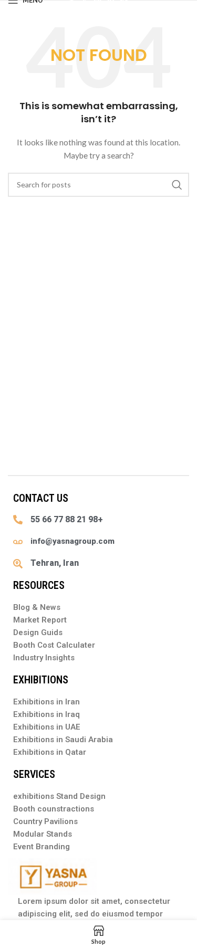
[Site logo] (99, 5)
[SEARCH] (177, 185)
